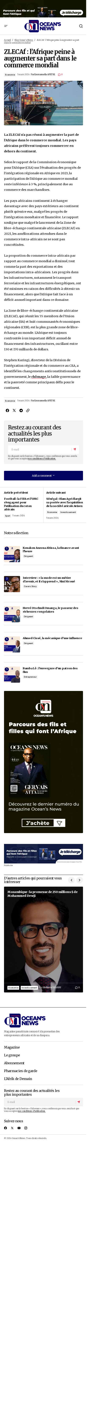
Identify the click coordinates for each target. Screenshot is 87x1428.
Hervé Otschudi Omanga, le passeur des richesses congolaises (50, 609)
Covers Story (30, 586)
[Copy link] (27, 410)
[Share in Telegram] (21, 410)
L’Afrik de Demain (18, 1079)
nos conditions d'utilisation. (42, 458)
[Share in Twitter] (14, 410)
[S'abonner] (75, 449)
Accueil (7, 40)
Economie (10, 75)
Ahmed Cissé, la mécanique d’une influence (52, 638)
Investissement (68, 512)
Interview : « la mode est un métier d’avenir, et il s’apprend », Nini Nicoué (49, 579)
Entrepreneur (30, 677)
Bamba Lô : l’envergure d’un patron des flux (50, 670)
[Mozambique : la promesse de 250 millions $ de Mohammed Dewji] (43, 939)
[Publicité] (43, 8)
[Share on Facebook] (7, 410)
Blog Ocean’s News (24, 40)
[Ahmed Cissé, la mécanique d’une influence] (12, 644)
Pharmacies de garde (20, 1071)
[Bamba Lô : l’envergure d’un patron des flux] (12, 675)
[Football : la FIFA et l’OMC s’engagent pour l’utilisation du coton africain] (24, 505)
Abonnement (14, 1063)
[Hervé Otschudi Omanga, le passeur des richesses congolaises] (12, 614)
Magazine (12, 1047)
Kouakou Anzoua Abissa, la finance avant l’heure (51, 549)
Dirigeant (28, 556)
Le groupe (12, 1055)
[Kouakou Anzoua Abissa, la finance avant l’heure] (12, 554)
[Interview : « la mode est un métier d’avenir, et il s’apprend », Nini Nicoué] (12, 584)
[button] (6, 25)
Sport (7, 516)
